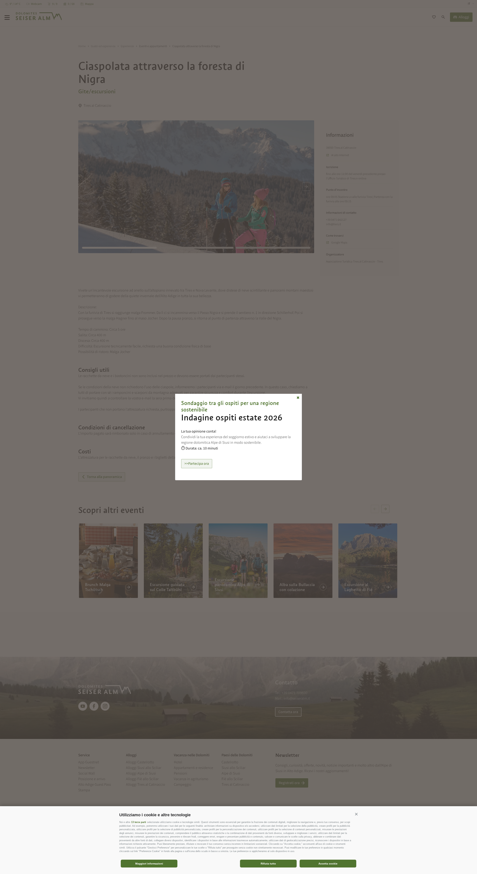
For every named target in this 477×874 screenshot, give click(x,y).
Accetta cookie (327, 863)
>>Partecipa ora (196, 463)
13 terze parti (138, 822)
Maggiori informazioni (149, 863)
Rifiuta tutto (268, 863)
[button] (356, 814)
